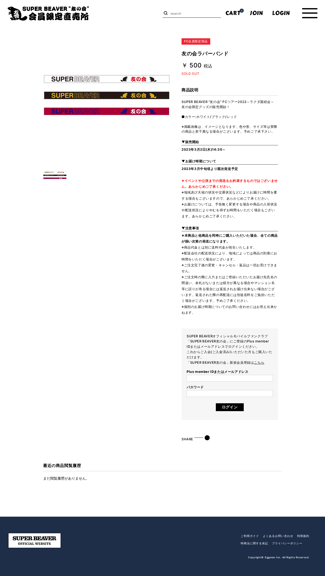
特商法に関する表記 (254, 543)
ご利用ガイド (250, 536)
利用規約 (303, 536)
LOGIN (281, 13)
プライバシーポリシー (287, 543)
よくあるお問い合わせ (278, 536)
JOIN (256, 13)
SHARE (187, 439)
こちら (259, 362)
